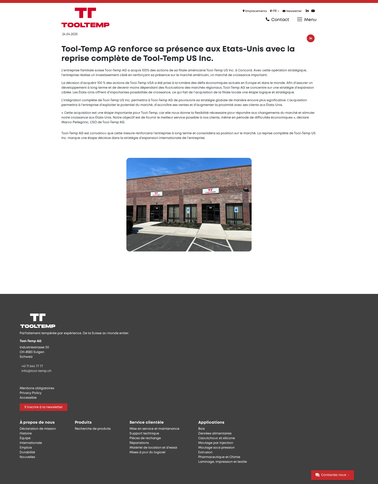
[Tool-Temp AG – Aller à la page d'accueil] (85, 17)
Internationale (31, 443)
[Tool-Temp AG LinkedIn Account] (307, 11)
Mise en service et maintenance (154, 428)
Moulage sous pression (216, 447)
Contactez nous (333, 475)
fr (274, 11)
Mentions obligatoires (37, 388)
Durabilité (27, 452)
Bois (201, 428)
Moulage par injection (215, 443)
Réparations (139, 443)
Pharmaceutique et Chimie (219, 457)
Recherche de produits (93, 428)
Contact (279, 20)
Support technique (144, 433)
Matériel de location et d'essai (153, 447)
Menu (310, 20)
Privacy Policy (31, 393)
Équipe (25, 438)
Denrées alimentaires (215, 433)
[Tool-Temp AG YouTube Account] (313, 11)
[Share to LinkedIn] (311, 38)
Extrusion (205, 452)
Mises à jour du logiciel (147, 452)
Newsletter (293, 11)
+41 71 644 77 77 (32, 366)
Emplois (26, 447)
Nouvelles (27, 457)
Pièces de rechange (145, 438)
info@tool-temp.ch (36, 371)
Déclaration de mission (38, 428)
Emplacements (256, 11)
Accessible (28, 397)
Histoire (26, 433)
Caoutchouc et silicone (216, 438)
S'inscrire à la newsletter (43, 407)
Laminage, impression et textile (222, 461)
